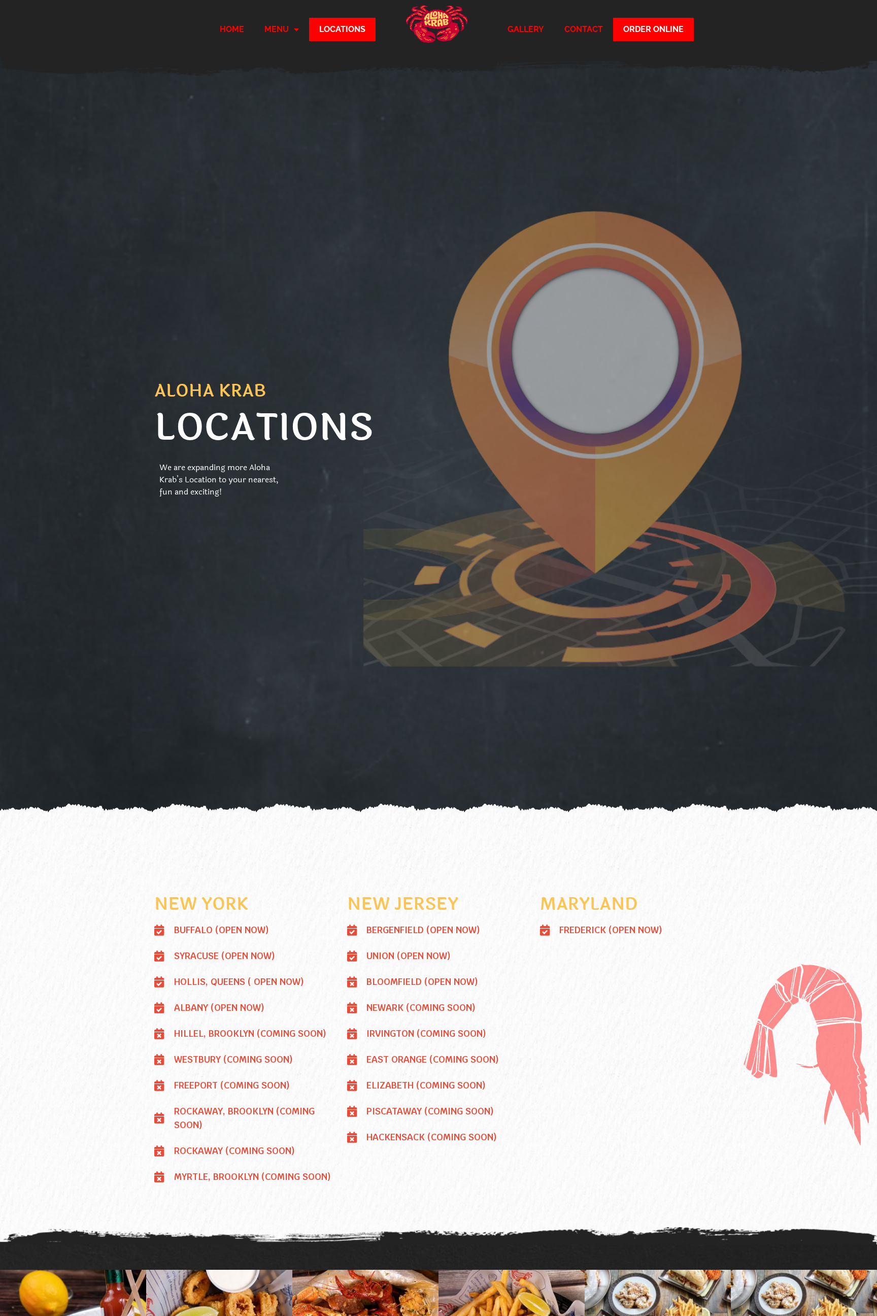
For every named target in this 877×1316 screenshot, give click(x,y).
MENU (276, 29)
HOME (232, 29)
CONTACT (583, 29)
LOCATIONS (342, 29)
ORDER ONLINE (653, 29)
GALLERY (526, 29)
